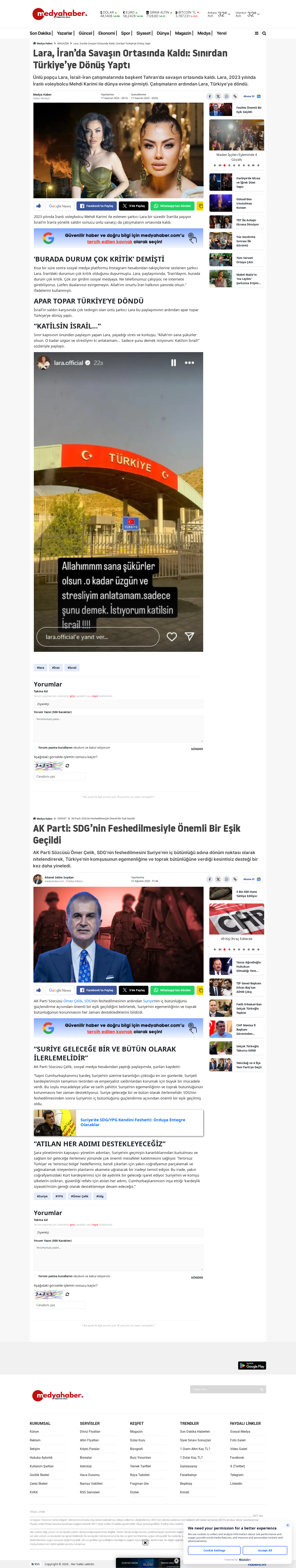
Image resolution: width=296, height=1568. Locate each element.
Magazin (136, 1431)
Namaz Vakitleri (91, 1484)
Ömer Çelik (72, 1000)
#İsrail (72, 668)
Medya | (205, 33)
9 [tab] (254, 165)
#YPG (59, 1196)
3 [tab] (225, 165)
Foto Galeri (238, 1440)
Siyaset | (145, 33)
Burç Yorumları (140, 1458)
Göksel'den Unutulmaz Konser (244, 203)
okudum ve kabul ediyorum (74, 747)
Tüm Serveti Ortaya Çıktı (244, 260)
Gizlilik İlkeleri (39, 1475)
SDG (88, 1000)
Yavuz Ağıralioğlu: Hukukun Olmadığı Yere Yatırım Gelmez (248, 966)
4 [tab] (229, 165)
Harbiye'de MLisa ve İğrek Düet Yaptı (248, 182)
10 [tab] (258, 165)
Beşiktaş (186, 1484)
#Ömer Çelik (79, 1196)
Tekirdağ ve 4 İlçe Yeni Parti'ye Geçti (249, 1065)
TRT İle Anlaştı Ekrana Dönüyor (247, 222)
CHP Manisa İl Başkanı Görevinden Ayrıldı (246, 1029)
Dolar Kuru (137, 1440)
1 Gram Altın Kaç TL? (195, 1449)
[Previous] (220, 164)
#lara (40, 668)
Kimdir (184, 1492)
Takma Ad (41, 691)
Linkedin (236, 1484)
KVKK (34, 1492)
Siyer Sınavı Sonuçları (195, 1440)
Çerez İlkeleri (39, 1484)
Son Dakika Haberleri (195, 1431)
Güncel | (86, 33)
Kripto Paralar (89, 1449)
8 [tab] (249, 165)
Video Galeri (238, 1449)
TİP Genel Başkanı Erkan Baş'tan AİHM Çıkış (248, 987)
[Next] (252, 164)
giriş (72, 696)
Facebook (237, 1458)
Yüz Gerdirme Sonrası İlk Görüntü (245, 241)
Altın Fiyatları (89, 1440)
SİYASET (62, 818)
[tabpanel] (236, 144)
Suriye (148, 1000)
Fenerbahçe (188, 1475)
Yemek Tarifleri (140, 1466)
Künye (34, 1431)
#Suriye (42, 1196)
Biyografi (136, 1449)
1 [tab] (215, 165)
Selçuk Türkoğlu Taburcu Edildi (247, 1048)
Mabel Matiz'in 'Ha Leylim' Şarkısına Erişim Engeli (247, 279)
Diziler (134, 1492)
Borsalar (86, 1458)
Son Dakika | (41, 33)
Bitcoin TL (187, 12)
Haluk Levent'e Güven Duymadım (236, 157)
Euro (130, 12)
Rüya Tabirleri (140, 1475)
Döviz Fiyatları (90, 1431)
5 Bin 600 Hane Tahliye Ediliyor (246, 894)
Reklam (35, 1440)
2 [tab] (220, 165)
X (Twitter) (237, 1466)
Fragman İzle (139, 1484)
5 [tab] (234, 165)
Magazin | (184, 33)
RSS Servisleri (90, 1492)
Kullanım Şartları (42, 1466)
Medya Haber (44, 43)
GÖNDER (197, 749)
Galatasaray (188, 1466)
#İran (56, 668)
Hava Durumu (90, 1475)
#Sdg (99, 1196)
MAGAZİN (63, 43)
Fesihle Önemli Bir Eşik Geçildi (249, 110)
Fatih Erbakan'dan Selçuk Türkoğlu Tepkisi (249, 1008)
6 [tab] (239, 165)
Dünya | (164, 33)
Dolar (108, 12)
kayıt (95, 696)
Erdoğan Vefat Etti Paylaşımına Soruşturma (236, 941)
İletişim (35, 1449)
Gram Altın (159, 12)
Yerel (222, 33)
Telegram (236, 1475)
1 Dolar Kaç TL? (191, 1458)
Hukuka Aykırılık (41, 1458)
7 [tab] (244, 165)
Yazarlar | (66, 33)
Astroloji (86, 1466)
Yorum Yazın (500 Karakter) (53, 712)
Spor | (126, 33)
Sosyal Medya (240, 1431)
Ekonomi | (107, 33)
